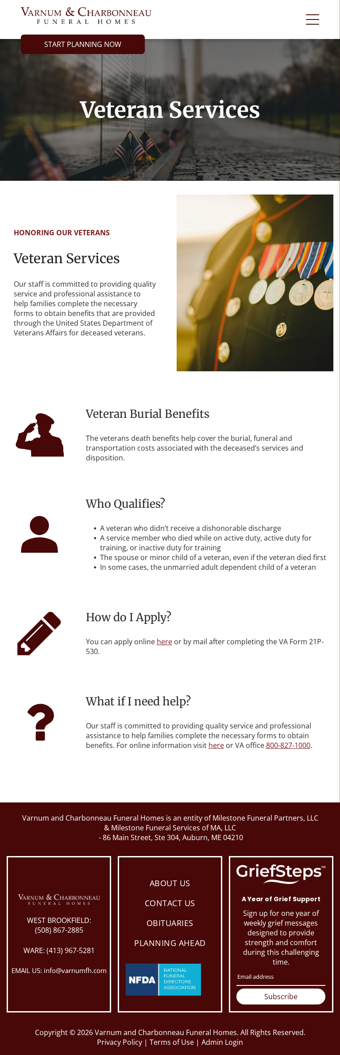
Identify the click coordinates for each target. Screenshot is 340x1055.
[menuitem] (170, 883)
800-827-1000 (288, 745)
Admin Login (222, 1042)
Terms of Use (172, 1042)
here (164, 641)
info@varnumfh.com (75, 970)
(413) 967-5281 (70, 950)
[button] (312, 19)
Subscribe (281, 996)
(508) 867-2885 (59, 930)
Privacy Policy (119, 1042)
